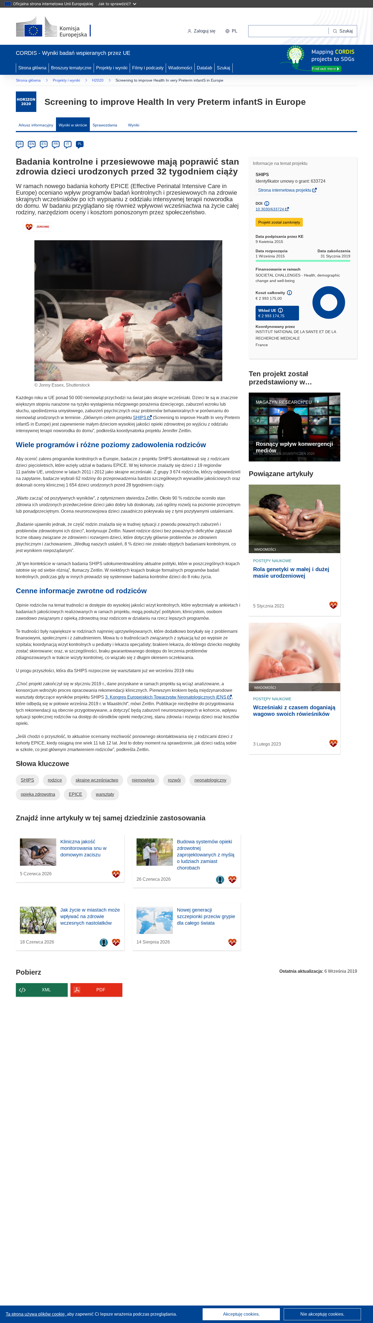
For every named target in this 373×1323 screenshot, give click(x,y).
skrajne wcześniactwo (97, 780)
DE (19, 144)
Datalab (204, 68)
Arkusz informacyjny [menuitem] (36, 125)
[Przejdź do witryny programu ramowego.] (26, 101)
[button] (231, 31)
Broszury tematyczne (71, 68)
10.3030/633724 (270, 209)
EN (31, 144)
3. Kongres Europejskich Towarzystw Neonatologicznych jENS (167, 697)
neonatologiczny (210, 780)
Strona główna (32, 68)
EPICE (75, 794)
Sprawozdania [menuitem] (105, 125)
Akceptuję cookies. (241, 1314)
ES (44, 144)
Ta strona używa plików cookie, (36, 1314)
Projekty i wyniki (112, 68)
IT (67, 144)
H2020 (97, 80)
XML (46, 989)
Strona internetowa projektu (285, 190)
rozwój (174, 780)
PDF (100, 989)
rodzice (55, 780)
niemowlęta (143, 780)
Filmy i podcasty (148, 68)
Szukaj (223, 68)
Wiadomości (180, 68)
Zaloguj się (204, 31)
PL (80, 144)
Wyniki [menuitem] (133, 125)
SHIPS (141, 417)
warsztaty (105, 794)
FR (56, 144)
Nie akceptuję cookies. (322, 1314)
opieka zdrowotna (38, 794)
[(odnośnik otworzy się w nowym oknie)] (60, 27)
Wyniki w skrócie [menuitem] (73, 125)
